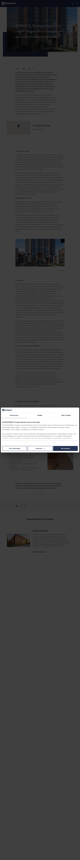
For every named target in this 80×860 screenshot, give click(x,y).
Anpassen (39, 448)
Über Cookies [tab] (66, 415)
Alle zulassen (65, 448)
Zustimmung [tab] (14, 415)
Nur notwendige (14, 448)
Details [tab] (40, 415)
